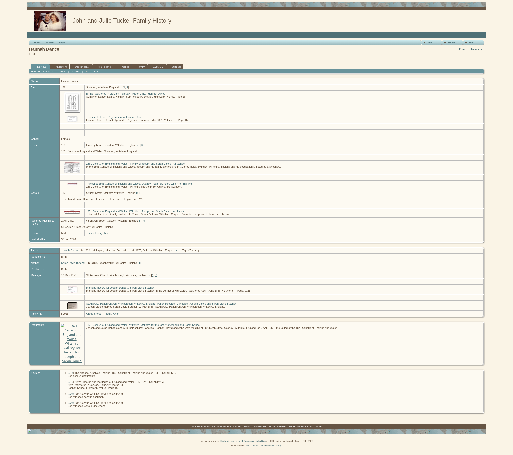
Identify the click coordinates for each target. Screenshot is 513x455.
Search (50, 42)
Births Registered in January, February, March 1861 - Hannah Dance (125, 93)
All (86, 71)
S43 (70, 372)
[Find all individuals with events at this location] (120, 87)
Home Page (196, 426)
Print (462, 48)
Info (471, 42)
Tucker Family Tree (97, 233)
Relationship (104, 66)
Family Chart (112, 313)
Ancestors (61, 66)
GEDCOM (158, 66)
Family (141, 66)
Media (451, 42)
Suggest (176, 66)
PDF (96, 71)
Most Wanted (223, 426)
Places (292, 426)
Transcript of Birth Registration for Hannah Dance (114, 117)
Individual (42, 66)
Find (429, 42)
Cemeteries (281, 426)
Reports (308, 426)
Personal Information (42, 71)
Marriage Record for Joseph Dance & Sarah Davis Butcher (120, 287)
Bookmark (476, 48)
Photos (247, 426)
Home (37, 42)
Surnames (236, 426)
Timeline (124, 66)
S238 (71, 393)
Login (62, 42)
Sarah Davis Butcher (73, 262)
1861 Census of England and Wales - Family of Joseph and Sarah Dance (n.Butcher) (135, 163)
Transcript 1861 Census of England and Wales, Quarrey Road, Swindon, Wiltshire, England (139, 183)
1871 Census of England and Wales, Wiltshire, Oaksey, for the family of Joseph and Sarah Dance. (143, 324)
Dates (300, 426)
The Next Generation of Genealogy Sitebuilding (243, 441)
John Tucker (251, 445)
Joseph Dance (69, 250)
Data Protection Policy (270, 445)
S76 (70, 381)
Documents (268, 426)
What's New (209, 426)
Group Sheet (93, 313)
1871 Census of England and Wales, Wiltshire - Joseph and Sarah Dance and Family (135, 211)
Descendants (82, 66)
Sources (75, 71)
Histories (257, 426)
